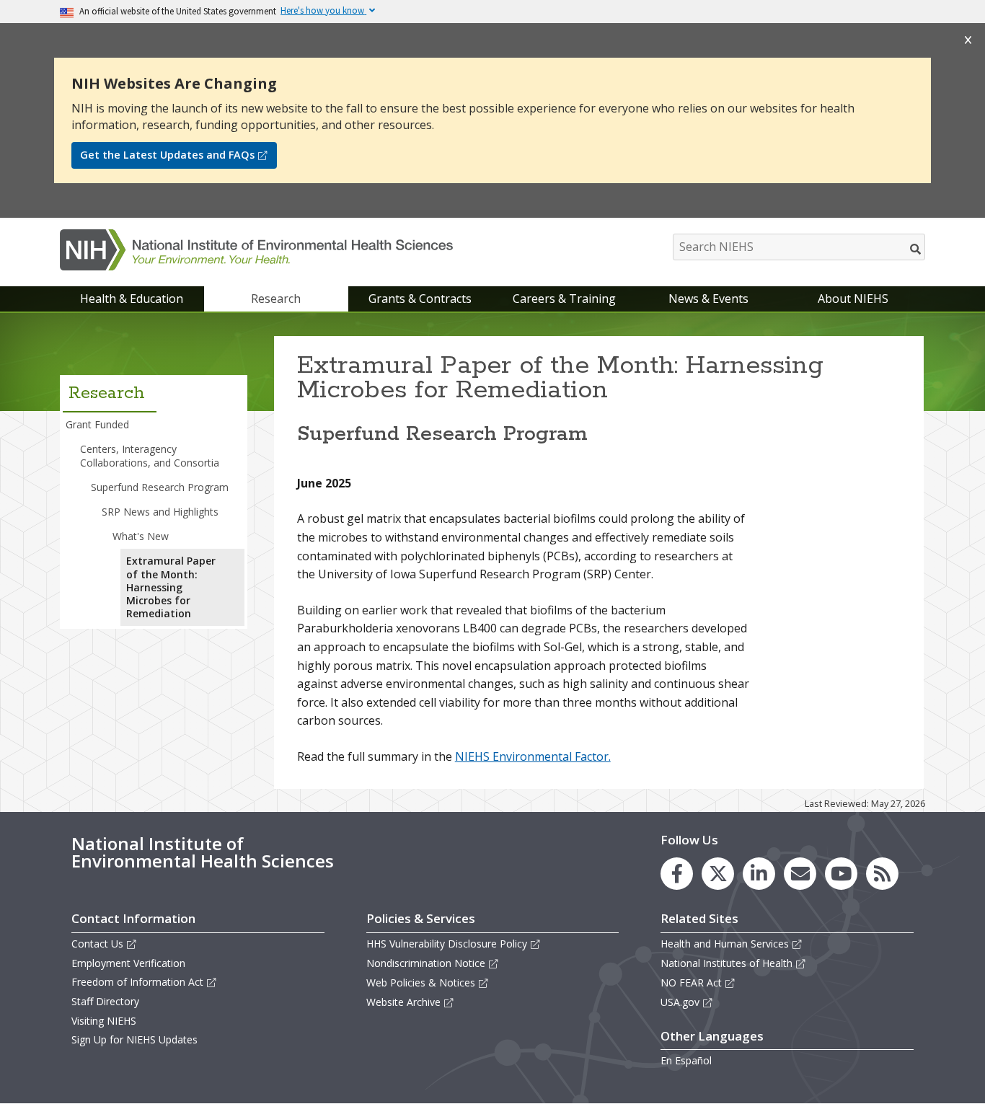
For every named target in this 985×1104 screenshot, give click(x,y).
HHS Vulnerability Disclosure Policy (446, 943)
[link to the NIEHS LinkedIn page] (759, 873)
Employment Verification (128, 963)
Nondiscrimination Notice (425, 963)
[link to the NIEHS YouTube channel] (841, 873)
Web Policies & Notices (420, 982)
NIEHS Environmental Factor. (533, 756)
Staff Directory (105, 1001)
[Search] (916, 248)
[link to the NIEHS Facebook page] (677, 873)
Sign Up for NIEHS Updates (134, 1039)
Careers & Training (564, 298)
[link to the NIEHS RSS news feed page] (882, 873)
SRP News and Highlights (160, 511)
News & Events (708, 298)
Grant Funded (97, 424)
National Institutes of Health (726, 963)
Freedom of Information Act (137, 982)
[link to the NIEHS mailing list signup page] (800, 873)
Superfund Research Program (160, 487)
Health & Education (131, 298)
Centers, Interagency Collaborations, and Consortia (149, 455)
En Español (686, 1060)
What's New (140, 536)
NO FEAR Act (691, 982)
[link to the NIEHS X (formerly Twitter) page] (718, 873)
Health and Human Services (725, 943)
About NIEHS (853, 298)
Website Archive (403, 1002)
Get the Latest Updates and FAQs (167, 155)
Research (276, 298)
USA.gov (680, 1002)
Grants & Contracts (420, 298)
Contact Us (97, 943)
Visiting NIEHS (103, 1021)
